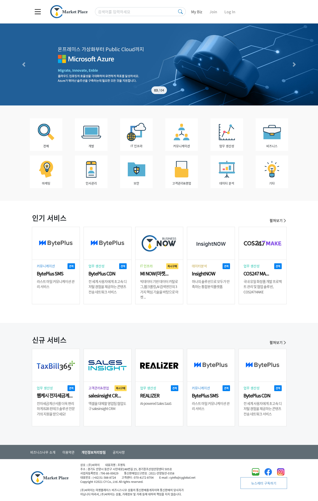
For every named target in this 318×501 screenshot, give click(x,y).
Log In (229, 11)
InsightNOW (203, 273)
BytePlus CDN (101, 273)
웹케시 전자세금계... (55, 395)
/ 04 (159, 90)
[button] (24, 64)
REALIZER (149, 395)
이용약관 (68, 452)
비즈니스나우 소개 (42, 452)
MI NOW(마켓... (154, 273)
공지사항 (119, 452)
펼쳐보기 (276, 220)
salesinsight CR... (104, 395)
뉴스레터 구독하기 (263, 483)
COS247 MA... (256, 273)
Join (213, 11)
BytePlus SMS (50, 273)
